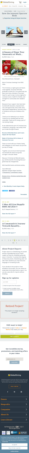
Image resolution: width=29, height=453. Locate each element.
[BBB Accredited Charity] (14, 432)
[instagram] (14, 392)
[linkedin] (21, 392)
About (10, 6)
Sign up (7, 293)
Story (4, 44)
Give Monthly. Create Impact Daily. (14, 186)
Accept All (14, 444)
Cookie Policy (5, 441)
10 (19, 240)
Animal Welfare (8, 11)
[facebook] (7, 392)
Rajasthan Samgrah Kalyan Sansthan (15, 18)
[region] (14, 444)
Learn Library (6, 420)
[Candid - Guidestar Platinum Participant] (8, 433)
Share (25, 44)
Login (25, 2)
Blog (25, 6)
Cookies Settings (14, 451)
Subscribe (14, 362)
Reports (11, 44)
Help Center (14, 386)
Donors (4, 399)
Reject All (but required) (14, 448)
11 (21, 240)
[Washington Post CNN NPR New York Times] (14, 427)
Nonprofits (14, 6)
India (15, 11)
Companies (20, 6)
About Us (5, 415)
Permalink (24, 194)
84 (13, 243)
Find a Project (14, 336)
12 (24, 240)
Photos (18, 44)
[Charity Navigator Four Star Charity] (4, 433)
